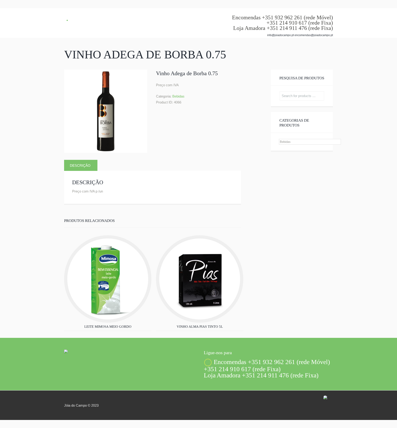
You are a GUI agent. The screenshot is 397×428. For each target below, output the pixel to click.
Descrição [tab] (80, 165)
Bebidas (178, 96)
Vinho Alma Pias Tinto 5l (200, 326)
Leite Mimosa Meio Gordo (107, 326)
